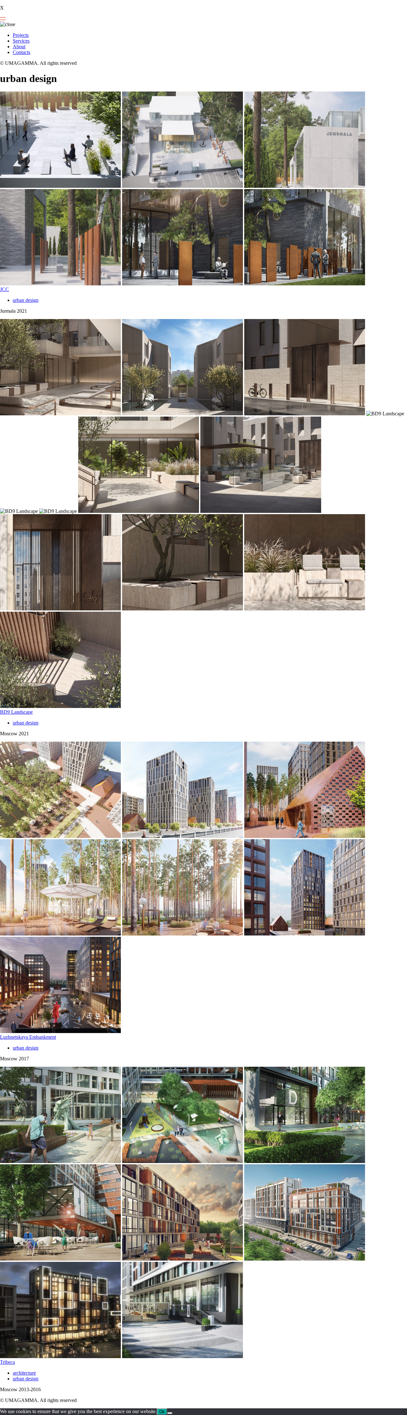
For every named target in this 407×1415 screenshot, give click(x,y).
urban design (25, 300)
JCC (4, 289)
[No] (169, 1413)
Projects (21, 35)
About (19, 46)
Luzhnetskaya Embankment (28, 1037)
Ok (162, 1411)
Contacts (21, 52)
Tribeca (7, 1362)
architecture (24, 1373)
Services (21, 41)
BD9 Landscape (16, 712)
